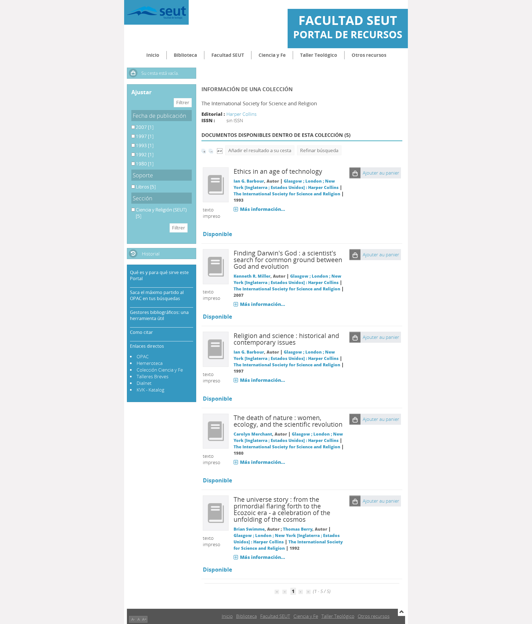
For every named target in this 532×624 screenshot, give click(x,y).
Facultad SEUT (227, 55)
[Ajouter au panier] (354, 173)
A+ (144, 619)
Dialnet (144, 383)
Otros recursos (369, 55)
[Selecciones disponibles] (219, 150)
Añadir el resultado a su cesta (259, 150)
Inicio (152, 55)
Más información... (262, 209)
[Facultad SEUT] (156, 12)
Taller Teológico (318, 55)
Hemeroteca (150, 363)
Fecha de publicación (159, 115)
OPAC (143, 356)
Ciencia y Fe (272, 55)
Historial (151, 253)
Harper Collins (241, 114)
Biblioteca (185, 55)
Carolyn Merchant (253, 434)
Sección (142, 198)
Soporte (143, 175)
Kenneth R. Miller (252, 276)
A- (133, 619)
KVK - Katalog (150, 390)
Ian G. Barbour (249, 181)
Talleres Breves (152, 376)
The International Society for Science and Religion (287, 193)
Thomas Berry (297, 529)
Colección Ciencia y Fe (160, 370)
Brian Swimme (249, 529)
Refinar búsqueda (319, 150)
